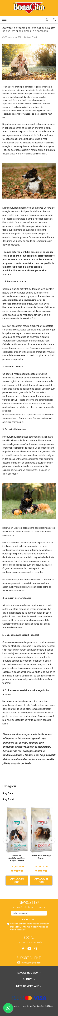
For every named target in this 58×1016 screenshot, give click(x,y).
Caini (28, 37)
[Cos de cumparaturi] (46, 19)
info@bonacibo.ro (31, 962)
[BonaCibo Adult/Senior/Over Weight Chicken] (16, 830)
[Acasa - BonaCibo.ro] (29, 8)
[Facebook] (23, 948)
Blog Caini (7, 793)
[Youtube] (29, 948)
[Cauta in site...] (54, 19)
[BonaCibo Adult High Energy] (41, 830)
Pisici (34, 37)
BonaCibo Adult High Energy (41, 857)
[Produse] (4, 20)
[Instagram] (35, 948)
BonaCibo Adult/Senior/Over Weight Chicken (16, 858)
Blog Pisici (8, 799)
